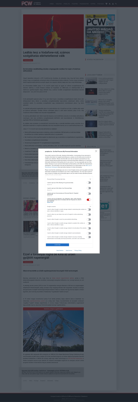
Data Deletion (60, 250)
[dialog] (69, 201)
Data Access (69, 250)
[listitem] (69, 179)
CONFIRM (57, 244)
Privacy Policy (78, 250)
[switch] (89, 183)
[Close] (96, 151)
